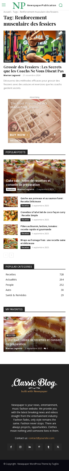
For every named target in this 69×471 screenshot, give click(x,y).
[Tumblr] (48, 447)
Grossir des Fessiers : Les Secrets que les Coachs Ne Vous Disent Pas (34, 68)
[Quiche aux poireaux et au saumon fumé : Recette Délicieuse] (11, 202)
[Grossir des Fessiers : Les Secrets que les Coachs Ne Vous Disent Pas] (34, 47)
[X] (57, 447)
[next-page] (11, 255)
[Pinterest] (39, 447)
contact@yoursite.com (41, 438)
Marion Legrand (12, 75)
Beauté (8, 61)
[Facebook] (10, 447)
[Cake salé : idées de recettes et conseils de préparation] (34, 176)
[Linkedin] (29, 447)
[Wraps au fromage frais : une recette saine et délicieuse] (11, 243)
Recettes (11, 189)
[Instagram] (20, 447)
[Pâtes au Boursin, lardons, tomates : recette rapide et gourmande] (11, 229)
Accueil (7, 11)
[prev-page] (6, 255)
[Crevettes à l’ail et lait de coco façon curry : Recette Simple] (11, 215)
